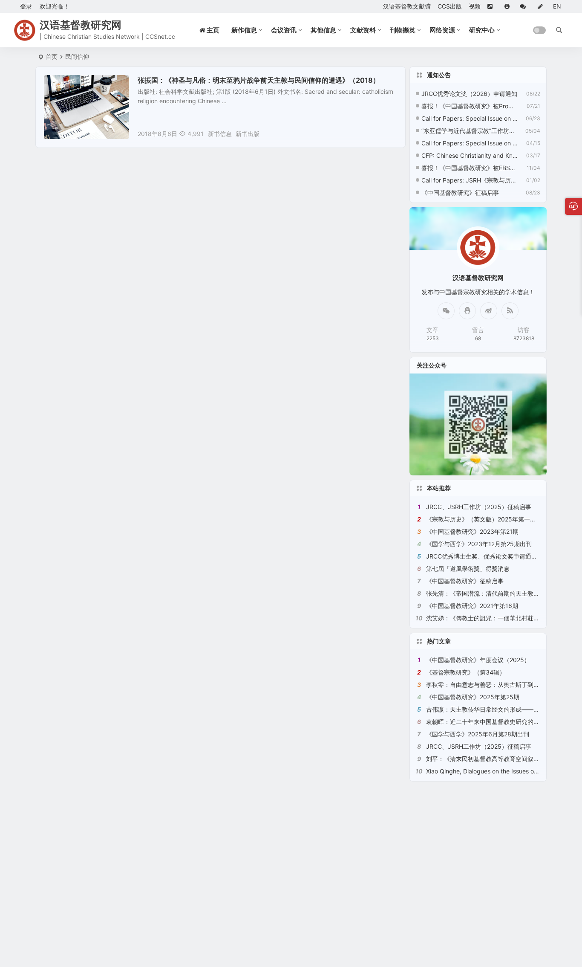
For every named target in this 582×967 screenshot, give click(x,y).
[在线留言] (525, 6)
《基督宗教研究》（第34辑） (465, 672)
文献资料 (363, 30)
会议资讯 (284, 30)
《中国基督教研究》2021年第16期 (472, 605)
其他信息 (323, 30)
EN (557, 6)
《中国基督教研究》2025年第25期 (472, 697)
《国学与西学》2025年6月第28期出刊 (477, 734)
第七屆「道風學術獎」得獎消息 (468, 568)
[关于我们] (508, 6)
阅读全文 (389, 133)
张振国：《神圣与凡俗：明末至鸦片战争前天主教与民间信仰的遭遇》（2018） (259, 80)
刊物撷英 (402, 30)
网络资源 (442, 30)
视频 (475, 6)
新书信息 (220, 133)
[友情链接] (492, 6)
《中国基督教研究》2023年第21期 (472, 531)
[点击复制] (467, 310)
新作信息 (244, 30)
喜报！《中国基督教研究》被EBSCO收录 (469, 167)
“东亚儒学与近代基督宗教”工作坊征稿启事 (469, 130)
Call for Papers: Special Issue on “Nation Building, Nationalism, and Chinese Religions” (469, 118)
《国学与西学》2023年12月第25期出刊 (479, 543)
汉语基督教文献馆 (407, 6)
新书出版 (62, 84)
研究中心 (482, 30)
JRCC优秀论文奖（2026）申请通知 (469, 93)
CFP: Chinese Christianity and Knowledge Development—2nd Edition (469, 155)
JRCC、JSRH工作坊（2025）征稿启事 (478, 506)
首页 (52, 56)
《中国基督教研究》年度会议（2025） (478, 659)
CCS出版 (450, 6)
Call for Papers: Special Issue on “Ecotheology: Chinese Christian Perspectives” (469, 143)
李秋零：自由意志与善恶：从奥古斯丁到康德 (485, 684)
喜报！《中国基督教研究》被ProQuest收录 (469, 106)
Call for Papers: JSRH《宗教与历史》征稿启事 (469, 180)
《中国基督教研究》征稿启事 (460, 192)
